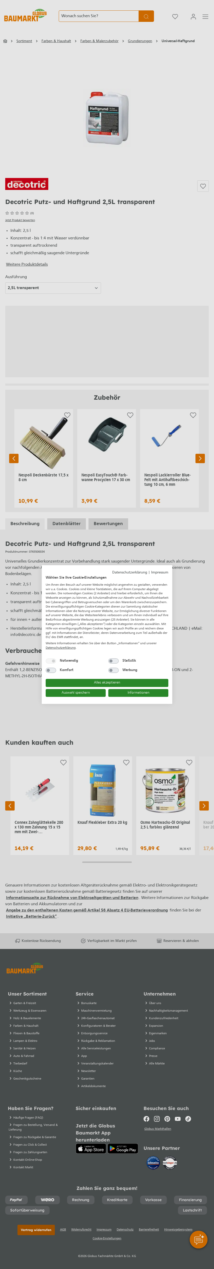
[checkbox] (51, 661)
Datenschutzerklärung (129, 572)
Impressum (159, 572)
